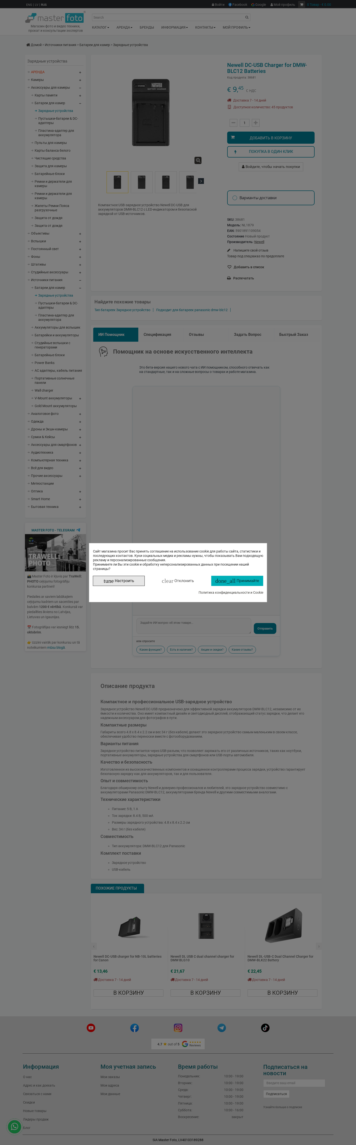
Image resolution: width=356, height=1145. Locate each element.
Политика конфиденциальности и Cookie (231, 592)
